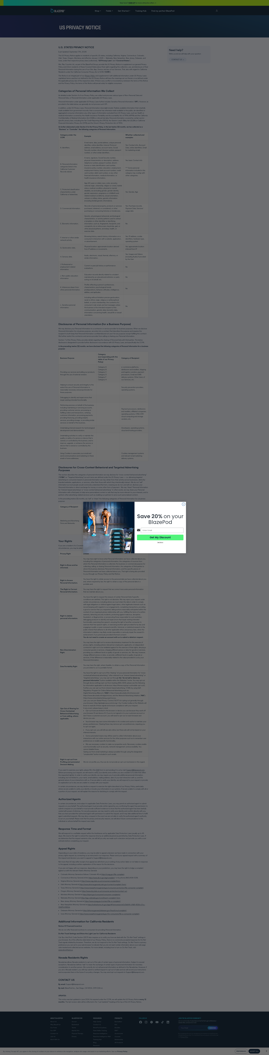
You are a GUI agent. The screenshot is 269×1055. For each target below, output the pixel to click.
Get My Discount (160, 537)
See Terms (160, 542)
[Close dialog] (183, 504)
